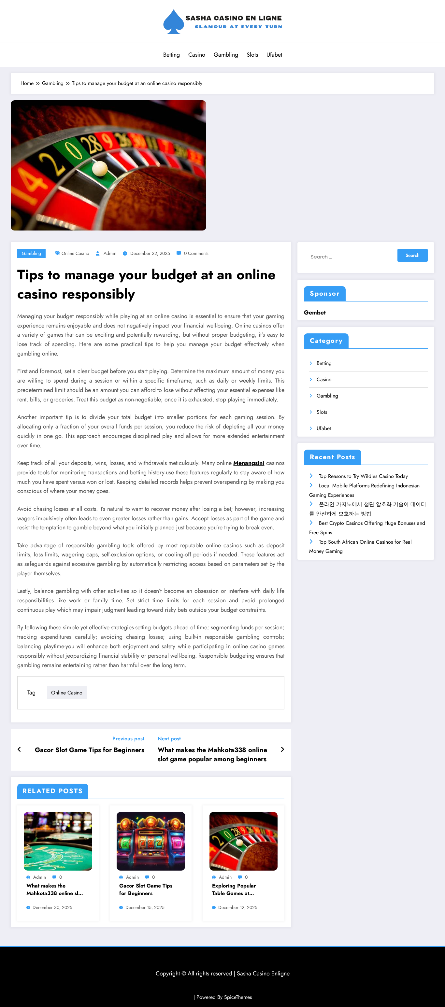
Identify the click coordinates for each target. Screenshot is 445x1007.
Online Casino (75, 253)
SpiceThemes (238, 997)
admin (110, 253)
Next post (169, 738)
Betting (171, 54)
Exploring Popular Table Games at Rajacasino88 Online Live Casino (236, 889)
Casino (196, 54)
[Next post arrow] (282, 750)
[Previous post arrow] (19, 750)
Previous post (128, 738)
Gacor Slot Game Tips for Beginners (89, 750)
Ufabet (274, 54)
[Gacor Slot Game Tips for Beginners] (151, 840)
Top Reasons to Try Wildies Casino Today (363, 476)
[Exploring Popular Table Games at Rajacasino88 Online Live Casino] (243, 840)
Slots (252, 54)
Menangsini (248, 463)
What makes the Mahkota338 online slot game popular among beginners (212, 755)
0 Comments (196, 253)
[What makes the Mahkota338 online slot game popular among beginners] (58, 840)
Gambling (226, 54)
